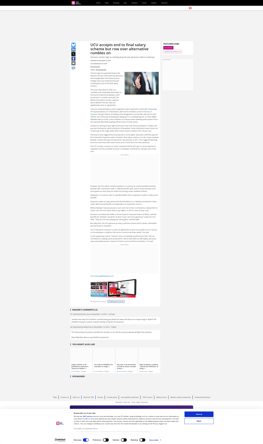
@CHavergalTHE (101, 70)
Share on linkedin (73, 49)
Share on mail (73, 63)
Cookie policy (112, 397)
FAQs (55, 397)
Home (98, 3)
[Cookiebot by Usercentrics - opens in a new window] (60, 440)
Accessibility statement (130, 397)
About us (76, 397)
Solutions (164, 3)
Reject (199, 421)
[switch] (106, 440)
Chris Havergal (95, 67)
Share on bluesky (73, 45)
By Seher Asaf (143, 371)
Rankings (116, 3)
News (107, 3)
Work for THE (89, 397)
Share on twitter (73, 54)
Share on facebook (73, 59)
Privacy (100, 397)
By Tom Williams (75, 371)
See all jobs (168, 48)
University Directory (202, 397)
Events (144, 3)
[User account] (190, 8)
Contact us (65, 397)
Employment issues (116, 301)
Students (134, 3)
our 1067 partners (86, 416)
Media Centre (161, 397)
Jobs (125, 3)
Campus (154, 3)
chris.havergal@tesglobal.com (102, 276)
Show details (154, 440)
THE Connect (147, 397)
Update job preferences (172, 52)
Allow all (199, 414)
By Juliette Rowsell (122, 371)
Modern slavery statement (180, 397)
